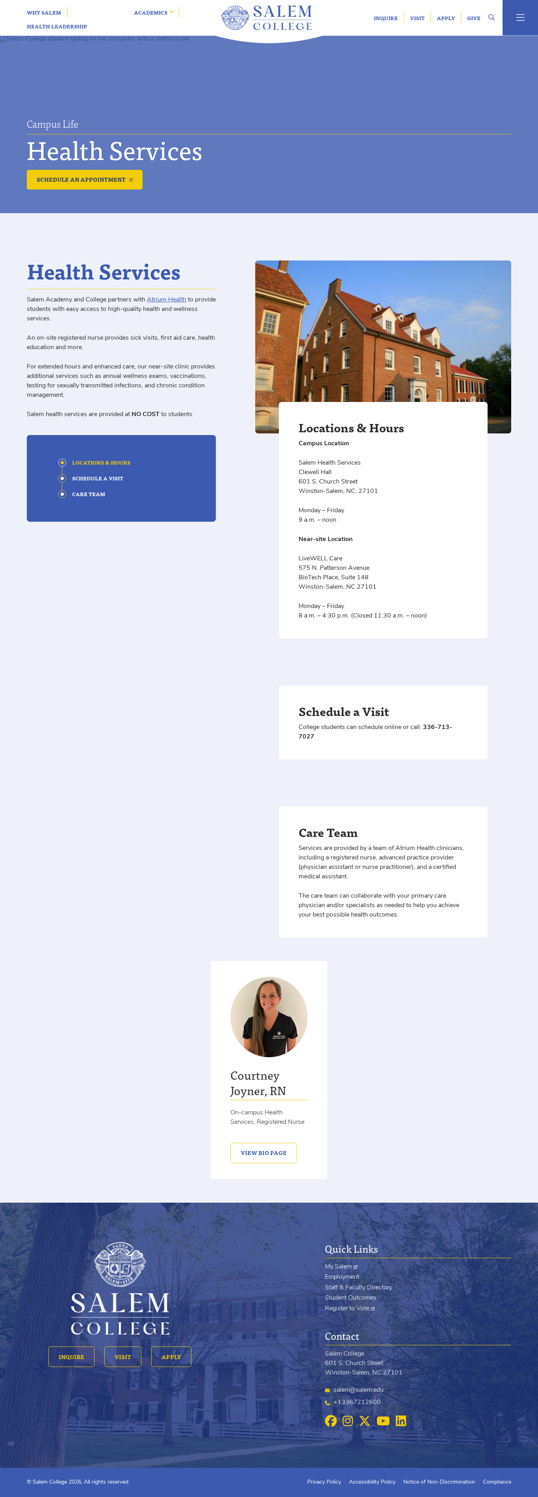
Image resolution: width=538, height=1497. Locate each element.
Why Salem (44, 12)
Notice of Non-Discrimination (439, 1482)
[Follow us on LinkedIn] (401, 1421)
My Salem (338, 1267)
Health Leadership (57, 26)
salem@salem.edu (359, 1390)
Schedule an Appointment (81, 179)
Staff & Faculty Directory (358, 1288)
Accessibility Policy (372, 1482)
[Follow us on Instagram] (348, 1421)
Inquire (386, 18)
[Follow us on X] (365, 1421)
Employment (342, 1277)
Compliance (497, 1482)
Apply (446, 18)
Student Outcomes (351, 1298)
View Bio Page (258, 1152)
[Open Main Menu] (520, 17)
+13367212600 (357, 1402)
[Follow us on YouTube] (383, 1421)
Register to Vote (347, 1308)
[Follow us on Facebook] (331, 1421)
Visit (417, 18)
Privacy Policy (324, 1482)
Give (473, 18)
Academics (150, 12)
